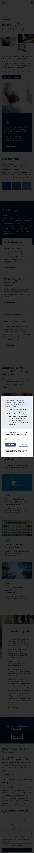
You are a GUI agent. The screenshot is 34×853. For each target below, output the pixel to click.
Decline (24, 445)
